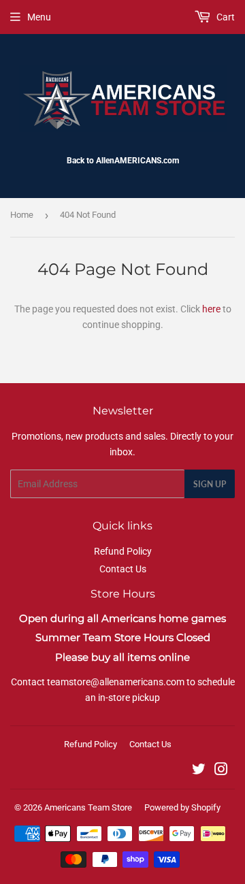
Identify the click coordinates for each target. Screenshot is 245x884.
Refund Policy (123, 551)
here (211, 309)
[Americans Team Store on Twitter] (199, 771)
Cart (224, 17)
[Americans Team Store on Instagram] (221, 771)
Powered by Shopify (182, 807)
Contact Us (122, 568)
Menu (39, 17)
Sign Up (209, 484)
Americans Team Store (88, 807)
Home (21, 215)
